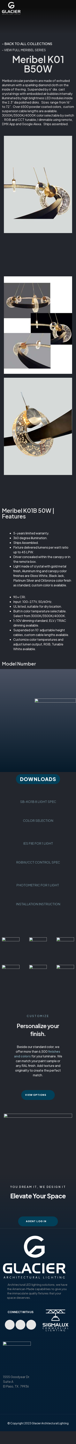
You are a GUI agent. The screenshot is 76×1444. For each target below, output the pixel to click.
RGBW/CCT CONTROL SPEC (38, 862)
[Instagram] (31, 1325)
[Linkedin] (20, 1325)
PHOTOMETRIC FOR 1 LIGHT (38, 885)
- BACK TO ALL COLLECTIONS (27, 43)
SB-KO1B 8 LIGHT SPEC (38, 802)
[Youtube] (10, 1325)
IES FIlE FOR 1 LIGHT (38, 843)
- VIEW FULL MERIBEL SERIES (24, 50)
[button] (38, 779)
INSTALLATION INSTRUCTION (38, 904)
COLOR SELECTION (38, 820)
